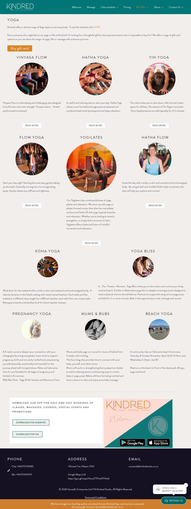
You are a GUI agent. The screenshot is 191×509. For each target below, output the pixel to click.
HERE (97, 27)
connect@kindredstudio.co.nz (143, 466)
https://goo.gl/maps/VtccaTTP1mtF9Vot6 (88, 478)
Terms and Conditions (95, 497)
